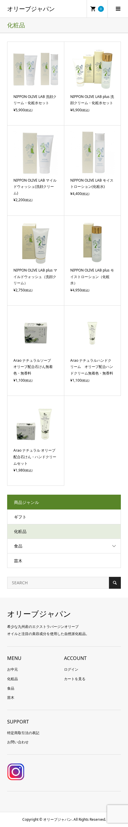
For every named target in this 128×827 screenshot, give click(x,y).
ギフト (20, 517)
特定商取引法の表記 (23, 732)
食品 (18, 546)
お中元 (12, 669)
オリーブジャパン (31, 9)
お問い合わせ (18, 742)
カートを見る (74, 678)
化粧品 (20, 531)
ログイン (71, 669)
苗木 (18, 560)
